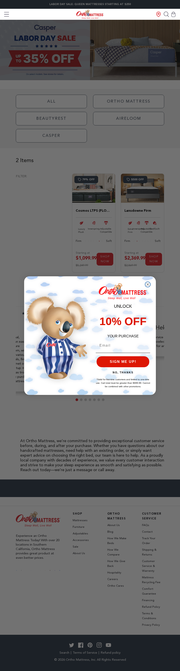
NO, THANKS (123, 372)
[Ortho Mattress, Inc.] (90, 14)
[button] (7, 14)
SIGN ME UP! (123, 362)
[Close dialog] (147, 284)
